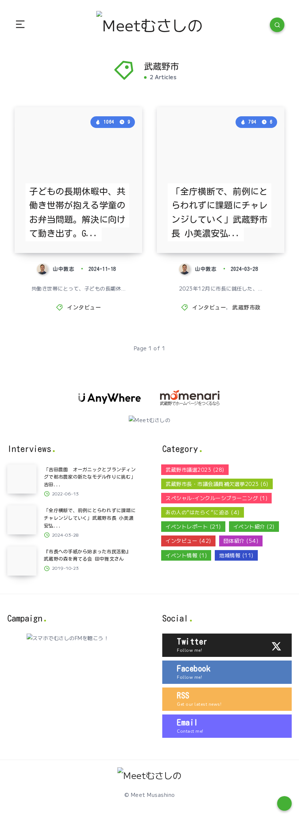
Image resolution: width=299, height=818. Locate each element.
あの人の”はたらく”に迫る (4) (203, 512)
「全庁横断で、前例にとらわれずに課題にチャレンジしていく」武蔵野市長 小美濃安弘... (219, 212)
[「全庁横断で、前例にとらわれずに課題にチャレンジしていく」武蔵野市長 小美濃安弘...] (21, 519)
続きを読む (125, 232)
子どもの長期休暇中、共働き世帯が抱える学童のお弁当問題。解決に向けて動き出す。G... (77, 212)
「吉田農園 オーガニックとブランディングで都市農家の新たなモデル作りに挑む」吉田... (90, 477)
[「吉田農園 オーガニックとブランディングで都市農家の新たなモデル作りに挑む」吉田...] (21, 479)
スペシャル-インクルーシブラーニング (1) (216, 498)
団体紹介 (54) (241, 540)
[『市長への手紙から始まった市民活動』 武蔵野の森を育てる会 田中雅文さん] (21, 561)
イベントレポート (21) (193, 526)
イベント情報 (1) (186, 555)
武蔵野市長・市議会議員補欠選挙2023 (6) (217, 483)
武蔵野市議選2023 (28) (195, 469)
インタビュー (84, 307)
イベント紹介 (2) (254, 526)
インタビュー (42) (188, 540)
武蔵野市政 (246, 307)
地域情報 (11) (236, 555)
